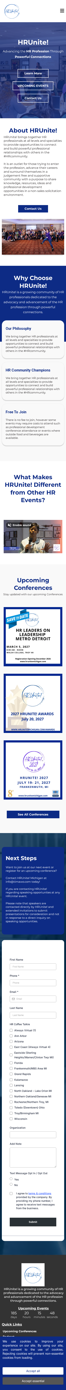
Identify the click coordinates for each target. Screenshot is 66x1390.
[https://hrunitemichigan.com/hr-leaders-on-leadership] (33, 636)
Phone (14, 975)
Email (14, 991)
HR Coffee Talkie (20, 1024)
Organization (17, 1127)
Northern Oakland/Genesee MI (32, 1096)
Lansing (19, 1085)
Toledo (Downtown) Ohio (29, 1107)
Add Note (15, 1143)
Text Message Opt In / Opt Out (28, 1173)
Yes (16, 1179)
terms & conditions (39, 1193)
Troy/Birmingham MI (26, 1113)
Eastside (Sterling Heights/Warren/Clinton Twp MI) (34, 1055)
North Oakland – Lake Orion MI (33, 1090)
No (16, 1185)
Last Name (16, 1007)
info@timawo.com (18, 881)
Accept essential (33, 1381)
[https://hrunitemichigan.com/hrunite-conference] (33, 770)
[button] (62, 11)
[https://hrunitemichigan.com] (12, 11)
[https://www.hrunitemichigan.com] (33, 1274)
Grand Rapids (22, 1074)
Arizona (19, 1041)
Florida (18, 1062)
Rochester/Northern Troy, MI (31, 1101)
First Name (16, 959)
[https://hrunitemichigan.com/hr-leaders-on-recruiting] (33, 703)
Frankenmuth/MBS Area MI (30, 1068)
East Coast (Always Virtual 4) (32, 1047)
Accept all (33, 1371)
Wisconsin (20, 1118)
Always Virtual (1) (25, 1030)
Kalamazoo (21, 1079)
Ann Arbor (20, 1035)
